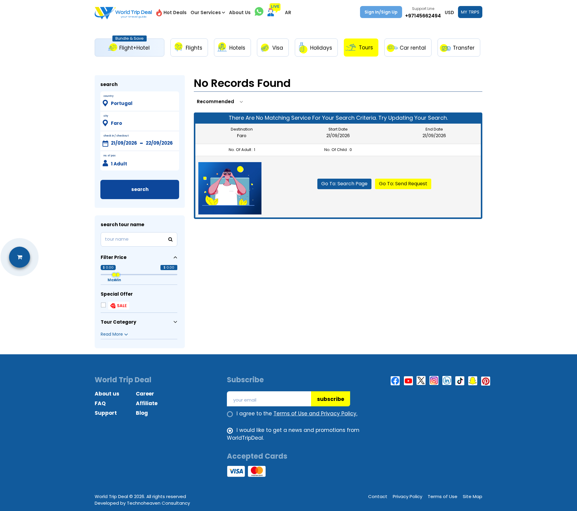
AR (288, 12)
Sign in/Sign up (381, 12)
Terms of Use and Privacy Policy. (315, 413)
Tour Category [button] (118, 322)
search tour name (122, 224)
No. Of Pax (109, 155)
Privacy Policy (407, 496)
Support (106, 413)
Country (108, 96)
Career (145, 393)
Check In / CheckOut (116, 135)
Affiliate (146, 403)
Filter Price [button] (114, 257)
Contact (377, 496)
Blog (142, 413)
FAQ (100, 403)
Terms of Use (442, 496)
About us (107, 393)
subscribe (330, 399)
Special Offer (117, 294)
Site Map (472, 496)
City (105, 116)
